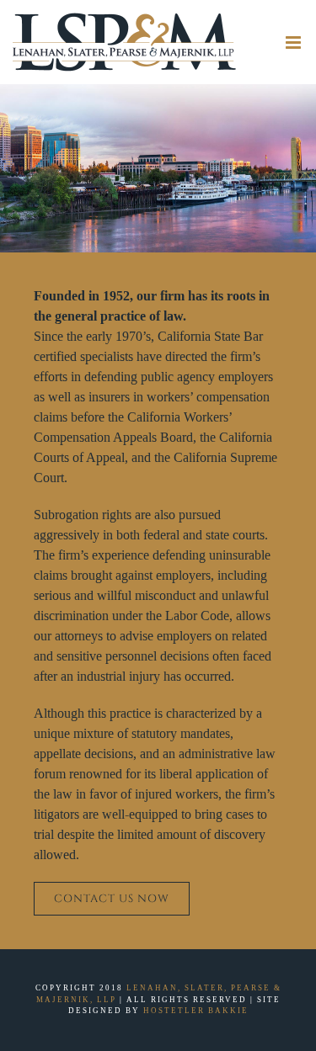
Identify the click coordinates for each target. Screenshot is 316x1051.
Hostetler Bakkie (196, 1010)
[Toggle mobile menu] (294, 42)
